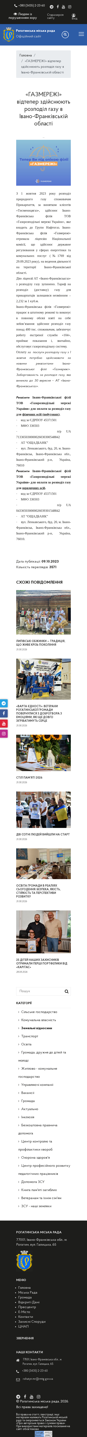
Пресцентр (27, 1307)
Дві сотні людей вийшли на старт (43, 834)
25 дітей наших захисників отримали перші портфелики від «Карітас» (41, 964)
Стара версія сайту (55, 17)
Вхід (74, 18)
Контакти (25, 1317)
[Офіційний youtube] (63, 7)
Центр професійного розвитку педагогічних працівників (44, 1170)
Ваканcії (27, 1093)
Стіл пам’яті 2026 (29, 777)
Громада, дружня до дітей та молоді (42, 1057)
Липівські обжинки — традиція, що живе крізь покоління (40, 643)
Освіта (26, 1044)
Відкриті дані (28, 1302)
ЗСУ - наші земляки (36, 1206)
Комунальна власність (38, 1020)
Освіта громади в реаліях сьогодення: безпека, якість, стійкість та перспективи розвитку (38, 891)
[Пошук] (65, 34)
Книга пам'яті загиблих (39, 1190)
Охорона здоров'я (35, 1158)
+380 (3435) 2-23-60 (31, 5)
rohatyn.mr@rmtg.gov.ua (38, 1379)
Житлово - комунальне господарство (37, 1073)
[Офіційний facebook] (57, 7)
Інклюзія (27, 1117)
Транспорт (29, 1036)
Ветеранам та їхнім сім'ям (41, 1198)
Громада (28, 1101)
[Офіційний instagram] (70, 7)
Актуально (29, 1109)
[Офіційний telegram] (51, 7)
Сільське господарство (39, 1012)
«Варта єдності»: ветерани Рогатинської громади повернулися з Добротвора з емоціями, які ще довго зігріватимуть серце (39, 714)
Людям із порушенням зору (22, 16)
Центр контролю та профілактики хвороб (35, 1146)
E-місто (24, 1312)
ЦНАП (23, 1327)
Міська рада (27, 1293)
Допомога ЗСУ (33, 1182)
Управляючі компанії (37, 1085)
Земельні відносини (36, 1028)
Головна (25, 55)
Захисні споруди (32, 1322)
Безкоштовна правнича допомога (37, 1129)
